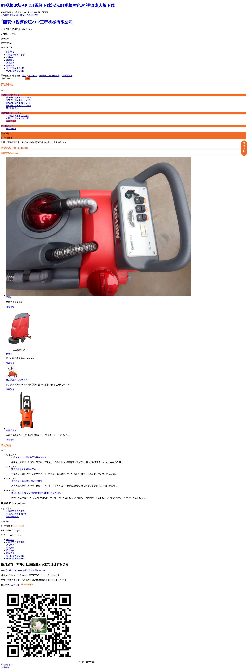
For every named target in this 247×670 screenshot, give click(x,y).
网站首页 (10, 52)
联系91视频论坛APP (29, 15)
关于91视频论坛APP (15, 68)
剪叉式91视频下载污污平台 (18, 97)
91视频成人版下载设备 (49, 76)
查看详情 (10, 307)
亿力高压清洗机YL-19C (17, 380)
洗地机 (9, 297)
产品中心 (10, 57)
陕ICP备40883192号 (18, 570)
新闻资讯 (10, 65)
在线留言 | (6, 15)
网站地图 (32, 570)
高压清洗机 (67, 76)
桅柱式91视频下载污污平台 (18, 105)
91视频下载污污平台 (15, 55)
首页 (24, 76)
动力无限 (15, 585)
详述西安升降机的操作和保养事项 (26, 481)
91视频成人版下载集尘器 (17, 118)
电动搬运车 (11, 128)
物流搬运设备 (7, 126)
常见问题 (6, 445)
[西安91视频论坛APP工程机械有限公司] (37, 22)
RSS (39, 570)
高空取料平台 (12, 108)
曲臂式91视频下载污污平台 (18, 103)
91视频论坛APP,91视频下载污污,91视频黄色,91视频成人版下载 (58, 5)
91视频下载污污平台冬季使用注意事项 (28, 457)
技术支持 (10, 63)
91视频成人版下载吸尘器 (17, 116)
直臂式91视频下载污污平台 (18, 100)
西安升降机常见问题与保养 (23, 469)
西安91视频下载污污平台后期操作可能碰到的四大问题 (36, 493)
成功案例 (10, 60)
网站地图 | (15, 15)
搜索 (28, 78)
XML (43, 570)
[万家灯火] (27, 585)
